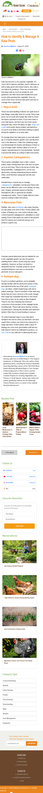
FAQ (22, 781)
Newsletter (36, 16)
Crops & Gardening (25, 29)
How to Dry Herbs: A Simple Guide (14, 629)
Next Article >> (33, 452)
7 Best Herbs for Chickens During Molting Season (19, 598)
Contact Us (21, 19)
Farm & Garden (13, 29)
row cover (5, 332)
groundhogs (19, 207)
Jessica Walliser (10, 46)
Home (4, 29)
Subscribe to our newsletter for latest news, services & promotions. (18, 507)
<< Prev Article (9, 452)
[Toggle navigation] (5, 23)
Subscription (31, 743)
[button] (37, 414)
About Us (22, 758)
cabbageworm (6, 185)
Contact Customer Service (22, 777)
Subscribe (26, 11)
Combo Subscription (22, 16)
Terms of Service (22, 765)
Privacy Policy (22, 762)
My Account (8, 16)
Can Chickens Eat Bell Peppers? (13, 566)
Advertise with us (22, 774)
